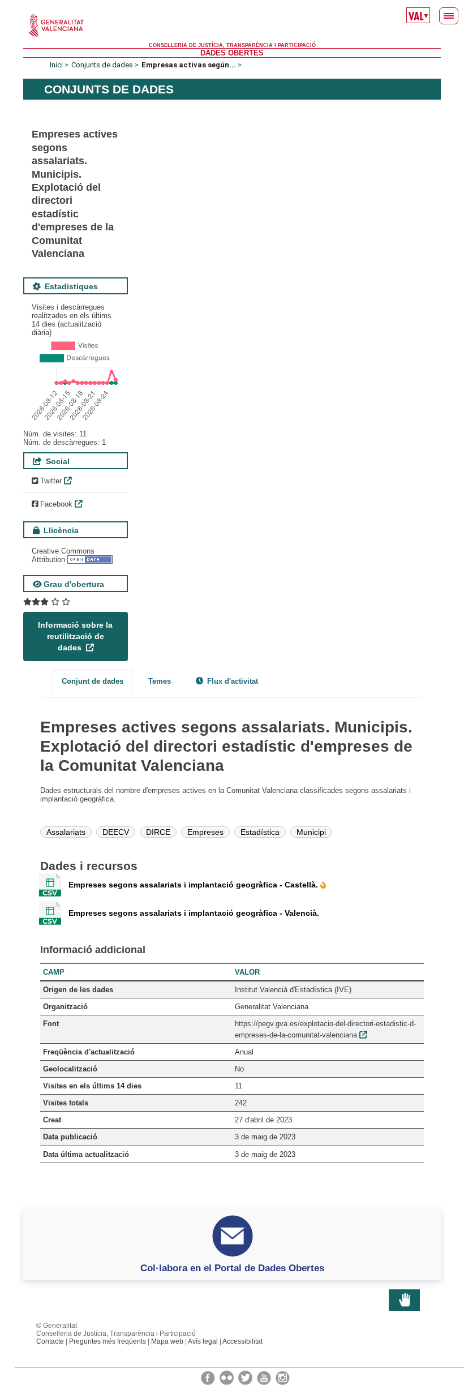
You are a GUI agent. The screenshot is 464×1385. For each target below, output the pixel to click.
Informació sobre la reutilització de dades (75, 635)
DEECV (115, 832)
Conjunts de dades (102, 65)
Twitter (50, 481)
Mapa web (167, 1341)
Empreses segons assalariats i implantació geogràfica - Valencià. (193, 912)
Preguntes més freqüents (107, 1341)
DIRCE (158, 832)
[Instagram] (283, 1377)
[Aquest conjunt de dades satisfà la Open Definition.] (90, 559)
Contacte (50, 1341)
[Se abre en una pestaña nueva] (46, 602)
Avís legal (203, 1341)
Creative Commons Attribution (63, 555)
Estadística (260, 832)
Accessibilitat (242, 1341)
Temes (159, 681)
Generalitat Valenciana (232, 25)
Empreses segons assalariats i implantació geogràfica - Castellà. (194, 884)
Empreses (205, 832)
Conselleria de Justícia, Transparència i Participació (232, 45)
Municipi (311, 832)
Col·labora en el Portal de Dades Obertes (232, 1267)
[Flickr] (227, 1377)
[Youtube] (265, 1377)
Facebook (55, 504)
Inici (56, 65)
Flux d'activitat (231, 681)
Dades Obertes (232, 53)
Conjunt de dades (92, 681)
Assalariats (65, 832)
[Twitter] (246, 1377)
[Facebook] (209, 1377)
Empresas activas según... (188, 65)
